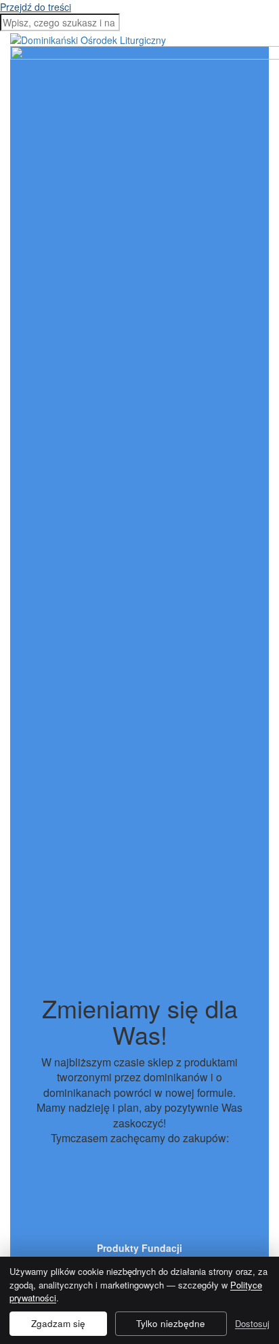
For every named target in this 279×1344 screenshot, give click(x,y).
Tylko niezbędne (170, 1323)
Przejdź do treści (35, 7)
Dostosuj (252, 1323)
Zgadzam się (58, 1323)
